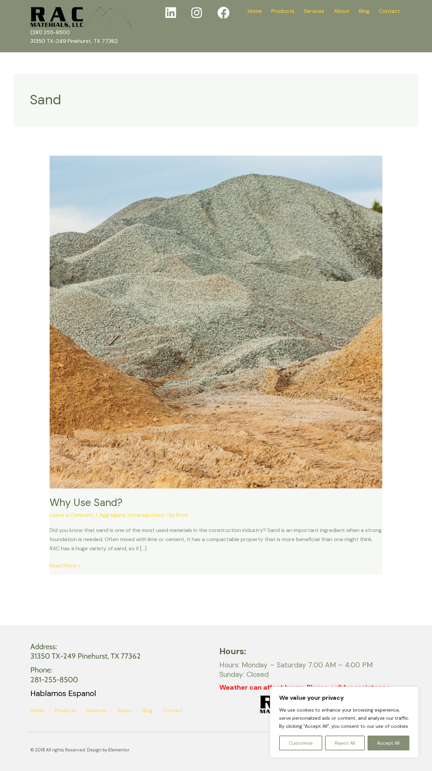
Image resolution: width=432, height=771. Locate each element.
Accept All (388, 743)
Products (282, 11)
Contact (389, 11)
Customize (301, 743)
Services (314, 11)
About (342, 11)
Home (255, 11)
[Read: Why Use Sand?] (216, 321)
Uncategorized (146, 515)
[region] (344, 722)
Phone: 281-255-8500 (54, 674)
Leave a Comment (72, 515)
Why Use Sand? (86, 502)
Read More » (65, 565)
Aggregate (112, 515)
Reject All (345, 743)
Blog (364, 11)
